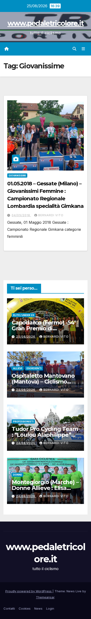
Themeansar (45, 597)
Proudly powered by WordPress (28, 591)
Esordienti (34, 368)
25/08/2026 (26, 336)
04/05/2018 (21, 215)
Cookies (25, 608)
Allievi (17, 368)
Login (50, 608)
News (38, 608)
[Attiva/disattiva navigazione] (83, 48)
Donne (17, 474)
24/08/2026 (26, 390)
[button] (74, 48)
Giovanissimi (17, 175)
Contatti (9, 608)
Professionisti (23, 421)
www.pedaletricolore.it (45, 23)
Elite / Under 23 (23, 315)
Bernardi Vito (50, 215)
